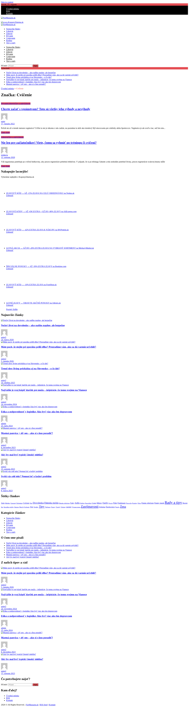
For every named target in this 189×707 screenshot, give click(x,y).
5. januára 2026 (7, 361)
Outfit (105, 503)
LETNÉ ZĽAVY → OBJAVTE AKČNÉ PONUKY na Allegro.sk (33, 303)
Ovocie (110, 503)
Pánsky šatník (159, 503)
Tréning (63, 507)
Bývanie (9, 36)
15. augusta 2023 (8, 469)
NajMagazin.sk (32, 705)
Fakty (72, 503)
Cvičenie (26, 503)
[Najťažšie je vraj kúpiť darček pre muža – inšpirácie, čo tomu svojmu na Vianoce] (35, 385)
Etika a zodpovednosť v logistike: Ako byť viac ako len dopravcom (33, 82)
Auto (3, 503)
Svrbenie (26, 507)
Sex (2, 507)
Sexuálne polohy (9, 507)
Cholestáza (19, 503)
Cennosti (13, 503)
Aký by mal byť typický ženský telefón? (22, 454)
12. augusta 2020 (8, 157)
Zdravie (9, 33)
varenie (68, 507)
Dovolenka (38, 503)
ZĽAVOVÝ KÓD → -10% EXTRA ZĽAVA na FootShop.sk (31, 285)
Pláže (115, 503)
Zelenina (102, 507)
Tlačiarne (48, 507)
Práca (139, 503)
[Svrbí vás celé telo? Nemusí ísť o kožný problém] (22, 471)
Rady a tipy (173, 502)
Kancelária (88, 503)
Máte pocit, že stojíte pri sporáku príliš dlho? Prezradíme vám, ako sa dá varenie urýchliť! (42, 75)
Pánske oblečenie (147, 503)
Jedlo (77, 503)
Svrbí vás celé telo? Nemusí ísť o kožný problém (26, 476)
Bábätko (7, 503)
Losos (94, 503)
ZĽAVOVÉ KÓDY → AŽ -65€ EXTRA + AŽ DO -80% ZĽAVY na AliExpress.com (41, 211)
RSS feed (43, 705)
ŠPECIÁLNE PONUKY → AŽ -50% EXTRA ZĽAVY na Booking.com (36, 266)
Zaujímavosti (89, 506)
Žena (123, 506)
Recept (185, 503)
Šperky (117, 507)
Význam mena (76, 507)
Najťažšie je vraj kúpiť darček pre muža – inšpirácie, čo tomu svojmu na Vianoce (39, 79)
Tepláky (36, 507)
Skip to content (7, 2)
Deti (31, 503)
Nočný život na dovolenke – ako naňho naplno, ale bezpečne (31, 72)
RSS (8, 11)
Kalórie (82, 503)
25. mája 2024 (7, 426)
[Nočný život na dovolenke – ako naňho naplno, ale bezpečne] (26, 320)
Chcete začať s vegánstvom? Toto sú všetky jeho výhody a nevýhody (45, 109)
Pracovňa (129, 503)
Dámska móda (51, 503)
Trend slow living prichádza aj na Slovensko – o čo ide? (29, 77)
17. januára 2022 (8, 124)
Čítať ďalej (5, 132)
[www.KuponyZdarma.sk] (12, 22)
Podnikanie (122, 503)
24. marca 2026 (7, 340)
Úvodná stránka (12, 9)
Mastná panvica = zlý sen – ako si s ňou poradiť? (26, 84)
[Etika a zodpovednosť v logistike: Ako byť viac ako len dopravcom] (29, 407)
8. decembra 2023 (8, 447)
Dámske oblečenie (64, 503)
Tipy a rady (10, 43)
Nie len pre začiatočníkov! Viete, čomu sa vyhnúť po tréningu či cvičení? (49, 142)
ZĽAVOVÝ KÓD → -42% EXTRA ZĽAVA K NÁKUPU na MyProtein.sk (37, 230)
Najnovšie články (13, 29)
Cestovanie (10, 38)
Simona (16, 507)
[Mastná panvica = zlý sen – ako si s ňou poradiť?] (21, 428)
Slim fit (21, 507)
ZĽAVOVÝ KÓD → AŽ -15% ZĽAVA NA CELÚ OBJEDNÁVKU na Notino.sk (40, 193)
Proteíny (134, 503)
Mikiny (99, 503)
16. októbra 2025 (8, 383)
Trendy (58, 507)
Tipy (41, 506)
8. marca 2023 (7, 491)
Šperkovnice (110, 507)
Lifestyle (9, 31)
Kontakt (9, 13)
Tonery (53, 507)
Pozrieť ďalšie (12, 309)
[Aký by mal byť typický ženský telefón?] (18, 450)
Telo (31, 507)
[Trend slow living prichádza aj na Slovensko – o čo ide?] (24, 363)
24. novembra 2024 (9, 404)
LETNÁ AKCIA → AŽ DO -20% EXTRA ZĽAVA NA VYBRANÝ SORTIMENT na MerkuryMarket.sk (50, 248)
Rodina (9, 40)
